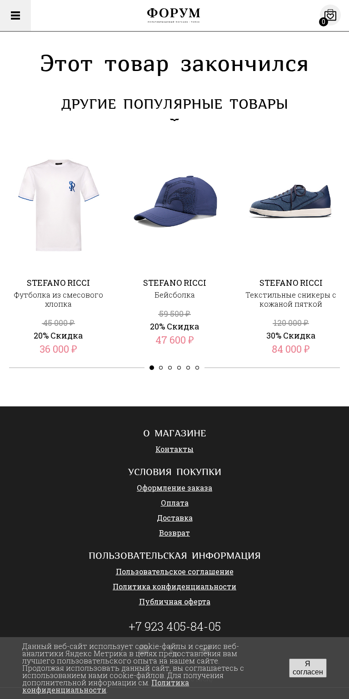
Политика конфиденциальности (174, 586)
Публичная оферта (174, 601)
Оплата (175, 502)
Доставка (175, 517)
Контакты (174, 449)
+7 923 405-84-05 (175, 626)
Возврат (174, 532)
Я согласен (308, 668)
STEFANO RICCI (58, 282)
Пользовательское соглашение (175, 571)
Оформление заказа (174, 487)
